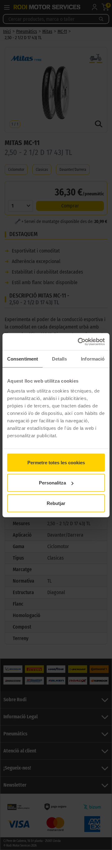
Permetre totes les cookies (56, 462)
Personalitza (52, 482)
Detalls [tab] (59, 358)
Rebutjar (56, 503)
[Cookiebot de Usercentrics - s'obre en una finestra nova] (79, 342)
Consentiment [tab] (22, 358)
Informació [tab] (93, 358)
